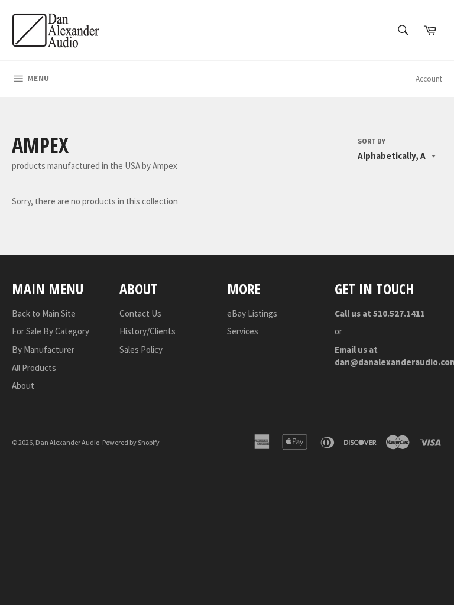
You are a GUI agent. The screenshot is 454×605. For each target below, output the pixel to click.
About (23, 385)
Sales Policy (141, 349)
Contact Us (140, 313)
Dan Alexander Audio (67, 442)
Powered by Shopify (131, 442)
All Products (34, 367)
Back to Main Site (44, 313)
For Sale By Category (50, 331)
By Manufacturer (43, 349)
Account (429, 79)
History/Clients (147, 331)
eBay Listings (252, 313)
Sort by (371, 140)
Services (242, 331)
